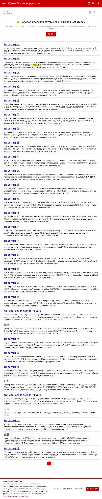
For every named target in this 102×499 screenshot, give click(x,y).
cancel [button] (89, 12)
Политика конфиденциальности (15, 496)
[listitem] (51, 48)
